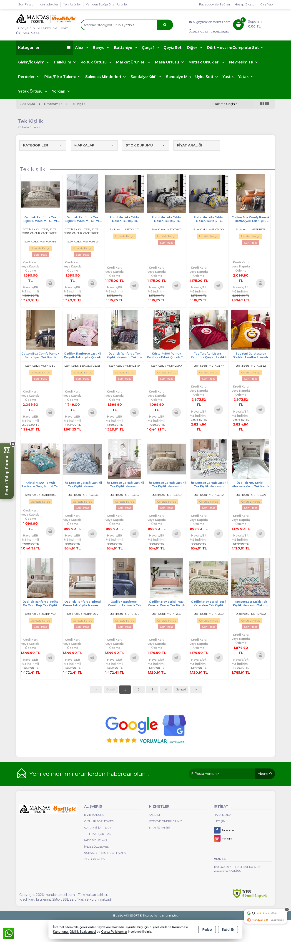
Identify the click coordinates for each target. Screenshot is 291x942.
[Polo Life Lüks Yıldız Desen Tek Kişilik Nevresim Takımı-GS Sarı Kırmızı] (124, 193)
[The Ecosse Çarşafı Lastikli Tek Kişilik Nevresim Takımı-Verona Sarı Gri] (208, 458)
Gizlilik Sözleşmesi (99, 821)
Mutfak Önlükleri (204, 62)
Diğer (192, 47)
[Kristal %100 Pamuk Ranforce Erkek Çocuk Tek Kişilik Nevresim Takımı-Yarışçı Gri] (166, 329)
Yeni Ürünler (94, 859)
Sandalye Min (178, 77)
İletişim (220, 821)
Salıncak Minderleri (103, 77)
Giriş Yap (266, 4)
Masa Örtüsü (167, 62)
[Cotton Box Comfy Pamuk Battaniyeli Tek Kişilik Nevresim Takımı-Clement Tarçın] (250, 193)
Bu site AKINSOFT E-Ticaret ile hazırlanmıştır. (145, 915)
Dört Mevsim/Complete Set (233, 47)
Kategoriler (29, 47)
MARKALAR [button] (84, 145)
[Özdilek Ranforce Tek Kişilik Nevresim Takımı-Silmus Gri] (82, 193)
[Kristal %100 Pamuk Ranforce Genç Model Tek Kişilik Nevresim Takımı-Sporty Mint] (40, 458)
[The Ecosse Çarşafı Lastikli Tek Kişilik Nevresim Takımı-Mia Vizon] (166, 458)
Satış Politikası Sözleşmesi (105, 853)
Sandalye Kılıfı (143, 77)
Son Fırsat (25, 4)
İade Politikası (96, 840)
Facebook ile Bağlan (214, 4)
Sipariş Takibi (159, 827)
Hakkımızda (222, 814)
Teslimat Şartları (98, 834)
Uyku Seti (204, 77)
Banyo (99, 47)
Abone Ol (265, 774)
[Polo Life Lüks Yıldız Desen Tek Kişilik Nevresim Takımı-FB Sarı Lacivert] (208, 193)
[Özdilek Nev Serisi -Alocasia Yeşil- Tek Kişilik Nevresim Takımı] (250, 458)
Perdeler (27, 77)
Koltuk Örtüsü (94, 62)
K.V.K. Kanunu (94, 814)
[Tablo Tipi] (267, 104)
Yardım (154, 814)
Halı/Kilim (63, 62)
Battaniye (123, 47)
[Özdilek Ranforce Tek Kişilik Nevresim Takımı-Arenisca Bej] (40, 193)
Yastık (228, 77)
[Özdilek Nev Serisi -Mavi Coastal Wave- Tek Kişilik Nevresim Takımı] (166, 577)
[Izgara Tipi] (262, 104)
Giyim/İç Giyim (31, 62)
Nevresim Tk (241, 62)
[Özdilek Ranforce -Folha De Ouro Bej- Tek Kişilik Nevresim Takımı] (40, 577)
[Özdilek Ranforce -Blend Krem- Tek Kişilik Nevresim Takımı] (82, 577)
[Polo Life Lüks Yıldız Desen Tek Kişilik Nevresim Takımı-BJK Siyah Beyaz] (166, 193)
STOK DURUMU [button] (139, 145)
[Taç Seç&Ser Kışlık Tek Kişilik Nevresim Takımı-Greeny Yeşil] (250, 577)
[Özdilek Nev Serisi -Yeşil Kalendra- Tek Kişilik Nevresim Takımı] (208, 577)
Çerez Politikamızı (114, 931)
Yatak (244, 77)
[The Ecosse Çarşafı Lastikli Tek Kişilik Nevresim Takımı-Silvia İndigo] (82, 458)
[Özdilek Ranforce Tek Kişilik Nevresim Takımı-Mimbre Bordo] (124, 329)
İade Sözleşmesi (97, 846)
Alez (79, 47)
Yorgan (59, 91)
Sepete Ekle (50, 282)
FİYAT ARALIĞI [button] (189, 145)
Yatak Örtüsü (30, 91)
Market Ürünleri (131, 62)
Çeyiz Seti (173, 47)
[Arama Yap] (165, 25)
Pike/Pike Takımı (60, 77)
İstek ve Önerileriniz (165, 821)
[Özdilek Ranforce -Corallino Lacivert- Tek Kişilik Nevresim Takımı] (124, 577)
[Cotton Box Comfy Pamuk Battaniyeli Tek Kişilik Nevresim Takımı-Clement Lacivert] (40, 329)
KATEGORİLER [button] (35, 145)
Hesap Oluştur (245, 4)
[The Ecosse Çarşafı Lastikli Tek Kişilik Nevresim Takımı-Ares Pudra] (124, 458)
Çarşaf (148, 47)
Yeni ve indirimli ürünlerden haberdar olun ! (89, 773)
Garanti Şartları (97, 827)
